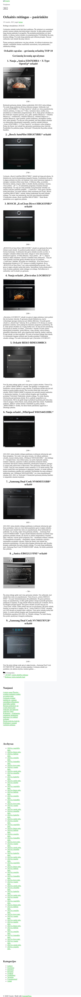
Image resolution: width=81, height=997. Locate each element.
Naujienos (10, 968)
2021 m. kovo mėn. (13, 939)
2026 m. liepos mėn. (14, 752)
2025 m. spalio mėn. (14, 781)
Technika (10, 977)
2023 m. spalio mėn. (14, 857)
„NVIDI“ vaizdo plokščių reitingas (16, 675)
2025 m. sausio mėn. (14, 809)
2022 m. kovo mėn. (13, 914)
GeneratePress (26, 996)
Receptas (10, 971)
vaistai (9, 981)
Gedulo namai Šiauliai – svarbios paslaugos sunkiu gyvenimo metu (11, 694)
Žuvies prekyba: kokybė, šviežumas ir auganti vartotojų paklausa (11, 723)
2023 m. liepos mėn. (14, 867)
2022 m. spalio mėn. (14, 895)
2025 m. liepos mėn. (14, 790)
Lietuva (9, 966)
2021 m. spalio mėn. (14, 920)
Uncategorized (12, 979)
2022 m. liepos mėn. (14, 905)
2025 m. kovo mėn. (13, 804)
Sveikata (10, 973)
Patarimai (10, 970)
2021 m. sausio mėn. (14, 945)
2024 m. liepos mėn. (14, 828)
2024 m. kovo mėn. (13, 842)
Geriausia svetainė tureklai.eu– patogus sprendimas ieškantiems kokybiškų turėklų (11, 701)
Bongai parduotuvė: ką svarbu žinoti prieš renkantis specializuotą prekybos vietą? (10, 708)
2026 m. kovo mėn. (13, 765)
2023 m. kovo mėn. (13, 880)
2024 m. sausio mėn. (14, 847)
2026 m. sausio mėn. (14, 771)
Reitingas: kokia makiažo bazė (15, 677)
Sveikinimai (11, 975)
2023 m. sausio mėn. (14, 886)
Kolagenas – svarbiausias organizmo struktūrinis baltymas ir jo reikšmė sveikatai (11, 716)
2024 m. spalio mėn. (14, 819)
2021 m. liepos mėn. (14, 926)
